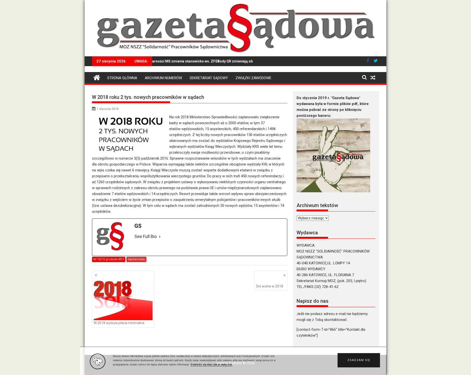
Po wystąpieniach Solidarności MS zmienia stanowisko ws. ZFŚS (158, 61)
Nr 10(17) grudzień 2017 (108, 259)
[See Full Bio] (160, 236)
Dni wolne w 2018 (269, 286)
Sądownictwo (136, 259)
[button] (359, 360)
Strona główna (122, 78)
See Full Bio (145, 236)
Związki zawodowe (253, 78)
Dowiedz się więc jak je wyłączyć (211, 364)
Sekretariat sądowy (209, 78)
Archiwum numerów (163, 78)
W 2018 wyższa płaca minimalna (119, 323)
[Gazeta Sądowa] (235, 53)
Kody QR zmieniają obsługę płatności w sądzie (246, 61)
